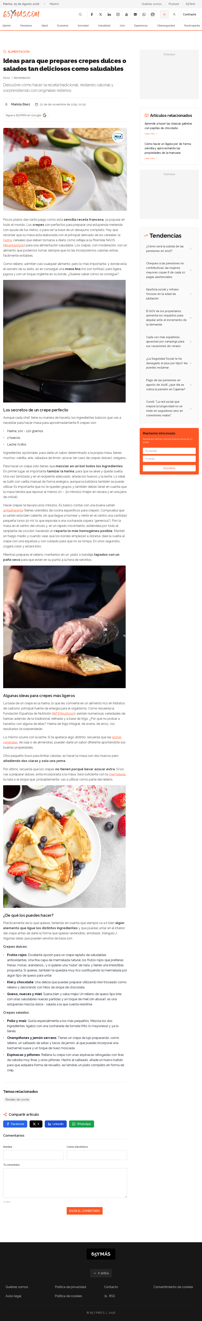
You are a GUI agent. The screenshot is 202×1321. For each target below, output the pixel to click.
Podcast (174, 4)
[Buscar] (80, 14)
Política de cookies (68, 1296)
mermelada (117, 774)
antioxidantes (17, 960)
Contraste (189, 14)
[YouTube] (126, 14)
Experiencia (141, 25)
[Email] (135, 14)
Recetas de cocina (17, 1099)
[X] (100, 14)
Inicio (6, 77)
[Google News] (152, 14)
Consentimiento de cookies (173, 1287)
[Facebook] (91, 14)
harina (7, 240)
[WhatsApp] (143, 14)
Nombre (7, 1147)
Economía (62, 25)
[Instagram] (117, 14)
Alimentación (19, 51)
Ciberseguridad (166, 25)
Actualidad (104, 25)
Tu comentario (11, 1164)
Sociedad (83, 25)
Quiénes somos (152, 4)
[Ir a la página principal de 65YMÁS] (21, 14)
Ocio (122, 25)
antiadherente (13, 510)
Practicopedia (192, 25)
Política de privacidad (70, 1287)
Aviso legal (13, 1296)
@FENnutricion (63, 713)
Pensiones (26, 25)
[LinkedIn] (109, 14)
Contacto (111, 1287)
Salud (44, 25)
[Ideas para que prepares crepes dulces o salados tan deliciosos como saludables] (118, 136)
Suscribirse (169, 468)
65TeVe (190, 4)
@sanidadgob (14, 245)
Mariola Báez (20, 104)
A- (164, 14)
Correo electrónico (77, 1147)
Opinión (6, 25)
